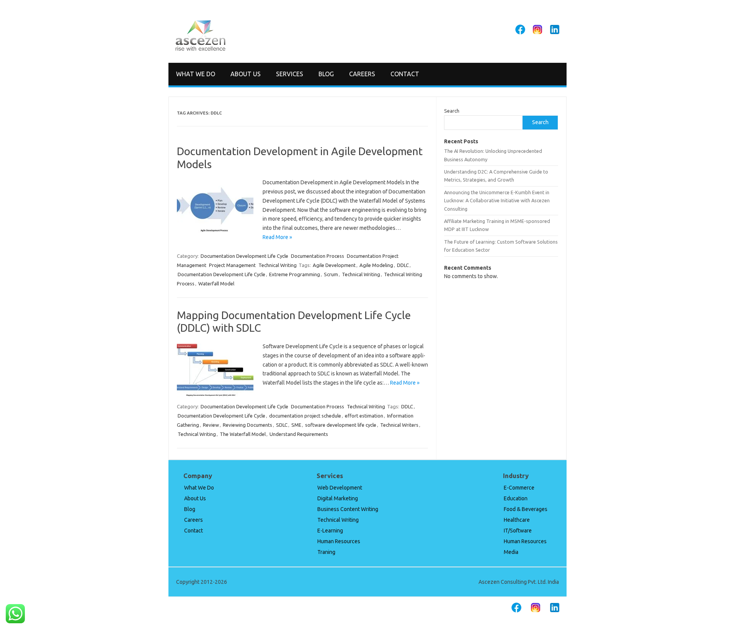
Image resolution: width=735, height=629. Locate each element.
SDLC (281, 425)
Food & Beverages (525, 509)
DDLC (403, 265)
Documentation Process (317, 256)
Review (211, 425)
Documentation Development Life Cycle (244, 256)
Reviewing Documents (247, 425)
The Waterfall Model (243, 434)
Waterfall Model (216, 283)
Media (511, 552)
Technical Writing (277, 265)
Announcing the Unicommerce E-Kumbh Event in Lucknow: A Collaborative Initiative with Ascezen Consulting (497, 200)
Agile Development (334, 265)
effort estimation (364, 415)
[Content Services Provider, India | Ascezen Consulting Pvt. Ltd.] (200, 49)
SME (296, 425)
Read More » (277, 237)
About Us (245, 73)
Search (451, 110)
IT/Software (518, 530)
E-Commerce (519, 488)
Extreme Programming (294, 274)
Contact (404, 73)
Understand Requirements (299, 434)
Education (516, 498)
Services (289, 73)
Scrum (331, 274)
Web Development (339, 488)
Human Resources (338, 541)
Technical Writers (399, 425)
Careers (362, 73)
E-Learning (330, 530)
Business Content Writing (347, 509)
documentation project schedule (305, 415)
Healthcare (517, 520)
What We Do (195, 73)
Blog (326, 73)
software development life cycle (340, 425)
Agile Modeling (376, 265)
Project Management (232, 265)
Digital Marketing (337, 498)
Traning (326, 552)
